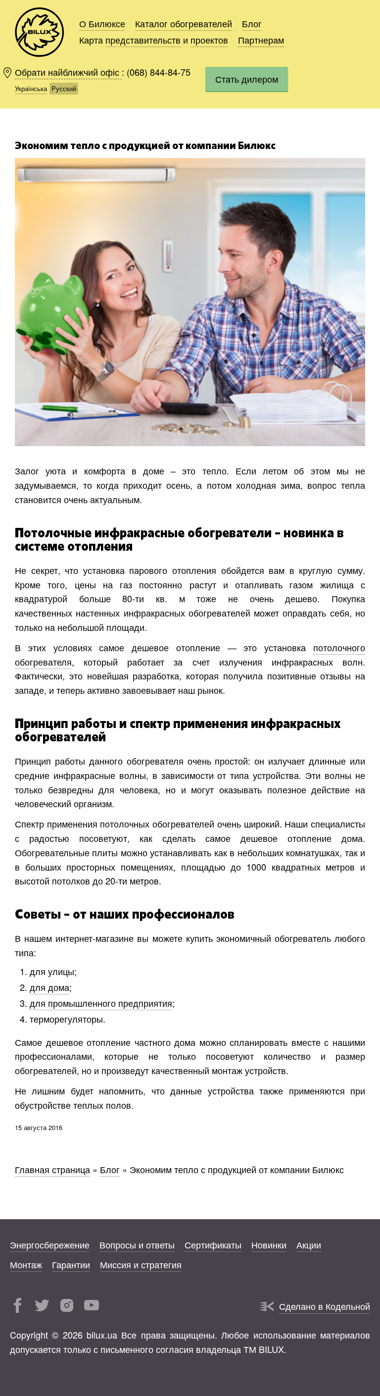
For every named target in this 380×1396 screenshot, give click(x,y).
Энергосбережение (50, 1244)
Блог (252, 23)
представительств (143, 39)
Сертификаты (213, 1244)
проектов (209, 39)
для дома (49, 987)
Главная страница (52, 1169)
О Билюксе (102, 23)
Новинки (268, 1244)
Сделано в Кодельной (324, 1305)
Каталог (183, 23)
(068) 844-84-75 (158, 71)
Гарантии (71, 1264)
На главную (39, 32)
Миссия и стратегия (141, 1264)
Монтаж (26, 1264)
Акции (308, 1244)
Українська (31, 88)
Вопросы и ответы (137, 1244)
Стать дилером (246, 78)
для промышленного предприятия (101, 1002)
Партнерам (261, 39)
